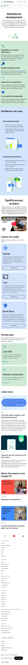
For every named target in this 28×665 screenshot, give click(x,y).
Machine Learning (5, 564)
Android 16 (3, 595)
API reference (4, 616)
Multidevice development (11, 500)
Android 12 (3, 603)
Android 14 (3, 599)
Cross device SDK (18, 71)
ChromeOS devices (5, 582)
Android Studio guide (5, 611)
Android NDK (4, 620)
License (7, 654)
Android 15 (3, 597)
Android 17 (3, 593)
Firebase (3, 645)
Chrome (3, 643)
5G (1, 572)
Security (3, 547)
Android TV (3, 587)
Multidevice (4, 6)
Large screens (4, 578)
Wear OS (3, 580)
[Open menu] (2, 1)
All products (4, 650)
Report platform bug (5, 626)
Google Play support (5, 630)
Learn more (14, 268)
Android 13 (3, 601)
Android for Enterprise (6, 545)
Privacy (2, 570)
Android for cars (4, 585)
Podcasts (3, 556)
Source (2, 549)
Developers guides (5, 613)
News (2, 551)
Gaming (3, 562)
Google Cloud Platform (6, 647)
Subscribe (18, 658)
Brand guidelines (14, 654)
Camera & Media (4, 568)
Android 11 (3, 606)
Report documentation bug (7, 628)
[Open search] (18, 1)
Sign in (24, 1)
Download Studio (4, 618)
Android (3, 543)
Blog (2, 554)
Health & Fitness (4, 566)
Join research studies (5, 632)
